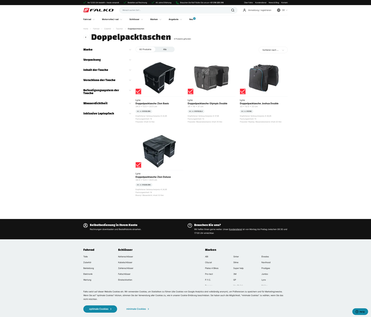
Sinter (236, 256)
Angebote (173, 19)
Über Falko (248, 2)
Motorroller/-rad (110, 19)
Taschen (119, 29)
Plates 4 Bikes (211, 268)
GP (234, 280)
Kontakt (284, 2)
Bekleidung (88, 268)
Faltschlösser (124, 274)
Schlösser (134, 19)
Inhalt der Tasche (95, 70)
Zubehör (107, 29)
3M (234, 274)
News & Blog (274, 2)
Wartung (87, 280)
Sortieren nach (270, 50)
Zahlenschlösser (125, 268)
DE (283, 10)
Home (85, 29)
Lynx (263, 280)
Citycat (208, 262)
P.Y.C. (208, 280)
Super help (238, 268)
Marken (154, 19)
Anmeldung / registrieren (259, 10)
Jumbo (264, 274)
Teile (85, 256)
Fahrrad (87, 19)
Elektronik (88, 274)
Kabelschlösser (125, 262)
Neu (191, 19)
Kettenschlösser (125, 256)
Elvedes (265, 256)
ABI (206, 256)
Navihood (266, 262)
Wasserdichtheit (95, 103)
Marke (88, 49)
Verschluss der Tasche (99, 80)
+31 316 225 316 (217, 2)
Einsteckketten (125, 280)
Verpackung (92, 60)
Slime (235, 262)
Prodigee (265, 268)
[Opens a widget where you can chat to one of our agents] (360, 312)
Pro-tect (209, 274)
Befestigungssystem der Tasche (101, 91)
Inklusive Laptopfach (98, 113)
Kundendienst (260, 2)
